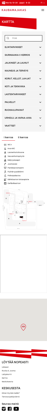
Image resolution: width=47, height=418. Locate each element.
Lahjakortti (7, 374)
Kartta (4, 378)
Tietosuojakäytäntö (11, 397)
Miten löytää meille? (11, 393)
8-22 (28, 3)
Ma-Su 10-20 (12, 3)
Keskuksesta (7, 381)
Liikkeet (5, 367)
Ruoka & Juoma (8, 371)
